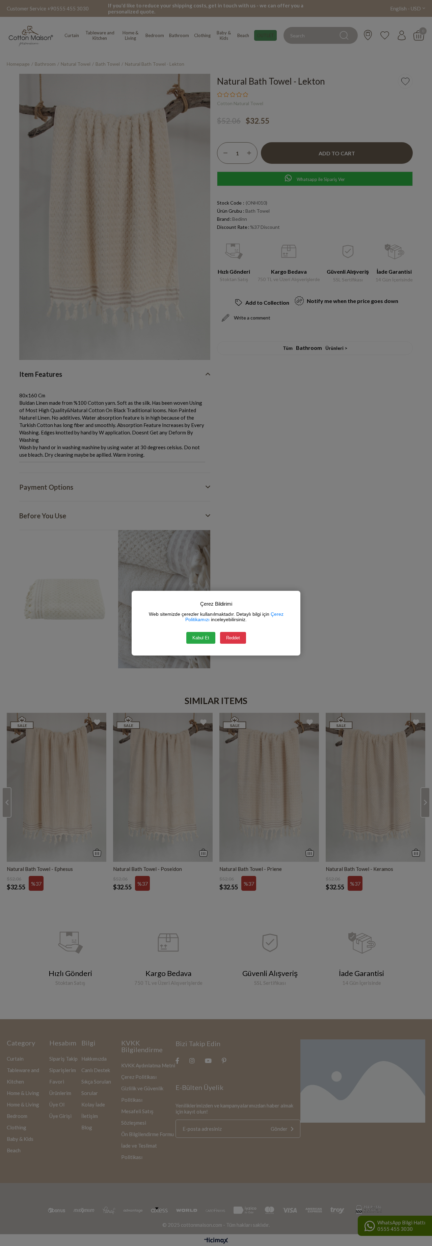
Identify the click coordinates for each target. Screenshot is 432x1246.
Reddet (233, 637)
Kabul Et (200, 637)
